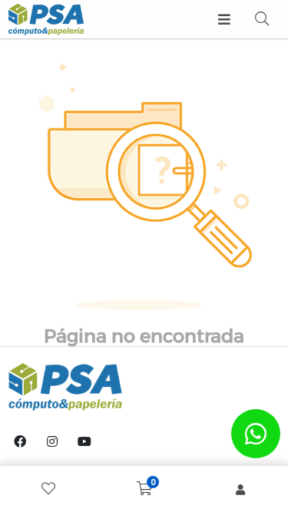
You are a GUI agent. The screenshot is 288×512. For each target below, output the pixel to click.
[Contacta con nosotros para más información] (255, 433)
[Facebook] (20, 441)
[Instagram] (52, 441)
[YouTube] (84, 441)
